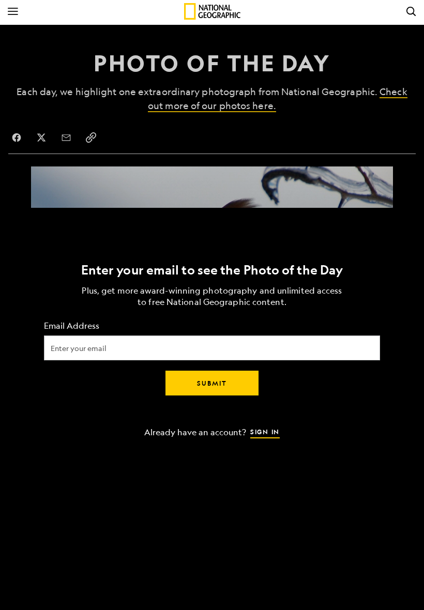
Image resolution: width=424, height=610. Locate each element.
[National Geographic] (212, 11)
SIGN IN (265, 432)
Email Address (71, 326)
